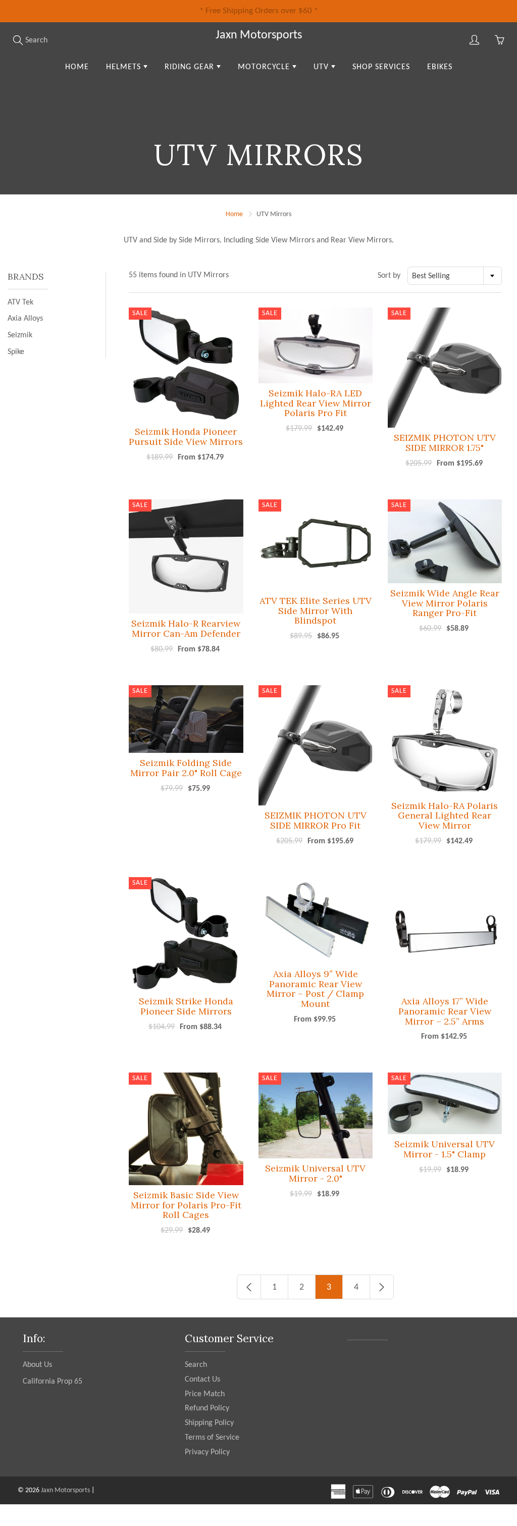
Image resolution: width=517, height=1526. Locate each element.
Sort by (389, 276)
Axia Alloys (25, 319)
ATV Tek (20, 302)
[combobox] (454, 276)
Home (77, 67)
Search (196, 1365)
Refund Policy (207, 1408)
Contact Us (202, 1380)
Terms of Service (212, 1438)
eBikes (439, 67)
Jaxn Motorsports (259, 35)
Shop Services (381, 67)
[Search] (17, 39)
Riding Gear (191, 67)
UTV (322, 67)
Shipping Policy (209, 1423)
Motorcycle (265, 67)
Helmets (124, 67)
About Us (37, 1365)
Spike (16, 352)
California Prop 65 (52, 1382)
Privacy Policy (207, 1452)
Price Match (205, 1394)
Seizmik (20, 335)
